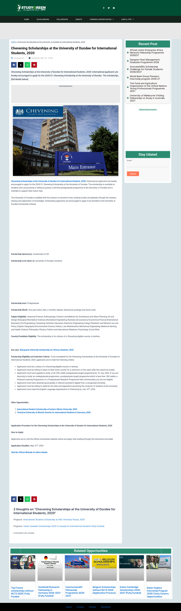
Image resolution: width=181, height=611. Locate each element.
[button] (14, 65)
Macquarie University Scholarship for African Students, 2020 (47, 350)
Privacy (92, 607)
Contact (80, 607)
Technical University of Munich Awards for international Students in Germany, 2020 (54, 412)
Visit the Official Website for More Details (29, 452)
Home (13, 42)
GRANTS (78, 19)
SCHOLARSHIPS (43, 19)
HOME (26, 19)
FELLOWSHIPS (62, 19)
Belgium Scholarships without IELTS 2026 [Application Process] (104, 590)
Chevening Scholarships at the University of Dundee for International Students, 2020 (48, 181)
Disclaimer (106, 607)
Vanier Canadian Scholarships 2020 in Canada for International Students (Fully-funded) (63, 526)
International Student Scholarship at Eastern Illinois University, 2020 (47, 409)
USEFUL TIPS (126, 19)
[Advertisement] (90, 30)
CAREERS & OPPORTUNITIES (100, 19)
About (69, 607)
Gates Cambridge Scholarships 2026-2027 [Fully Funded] (130, 590)
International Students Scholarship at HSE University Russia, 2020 (54, 519)
